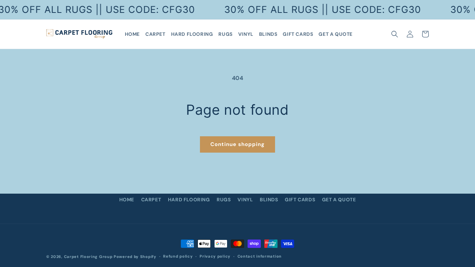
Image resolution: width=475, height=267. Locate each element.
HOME (126, 199)
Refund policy (178, 256)
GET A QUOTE (339, 199)
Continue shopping (237, 144)
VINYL (245, 199)
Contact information (260, 256)
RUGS (224, 199)
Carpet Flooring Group (88, 256)
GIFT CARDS (300, 199)
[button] (394, 34)
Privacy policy (215, 256)
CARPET (151, 199)
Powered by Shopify (135, 256)
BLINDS (269, 199)
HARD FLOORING (189, 199)
